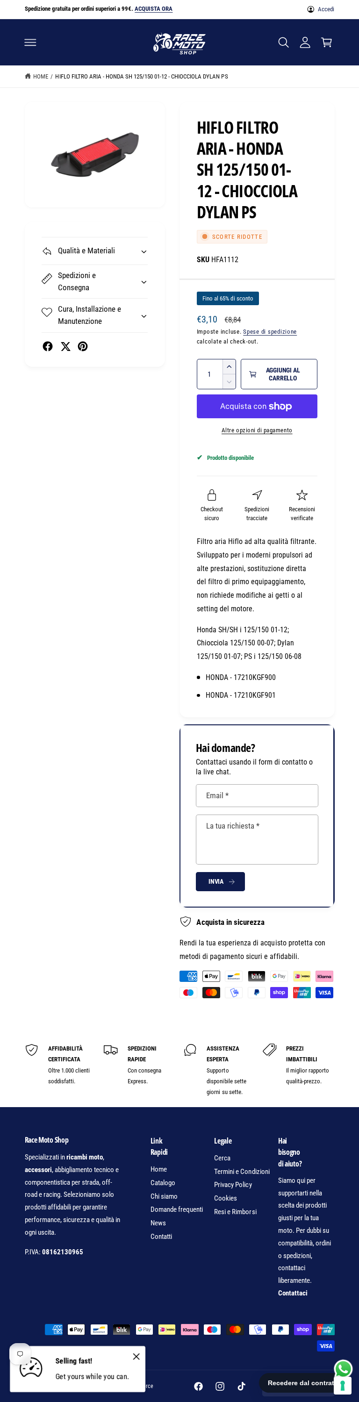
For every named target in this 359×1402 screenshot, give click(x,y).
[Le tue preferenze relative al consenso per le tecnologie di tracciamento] (343, 1386)
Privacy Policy (232, 1184)
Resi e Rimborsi (235, 1212)
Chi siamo (164, 1196)
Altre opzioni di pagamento (257, 430)
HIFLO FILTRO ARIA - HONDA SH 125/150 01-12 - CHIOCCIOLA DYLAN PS (141, 76)
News (158, 1223)
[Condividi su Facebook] (48, 346)
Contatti (161, 1236)
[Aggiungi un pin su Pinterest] (83, 346)
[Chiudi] (136, 1356)
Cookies (225, 1198)
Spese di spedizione (270, 331)
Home (40, 76)
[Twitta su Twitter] (65, 346)
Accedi (326, 9)
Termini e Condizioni (241, 1171)
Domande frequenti (177, 1209)
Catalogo (163, 1183)
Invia (215, 881)
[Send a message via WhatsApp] (343, 1369)
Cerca (222, 1158)
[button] (30, 42)
